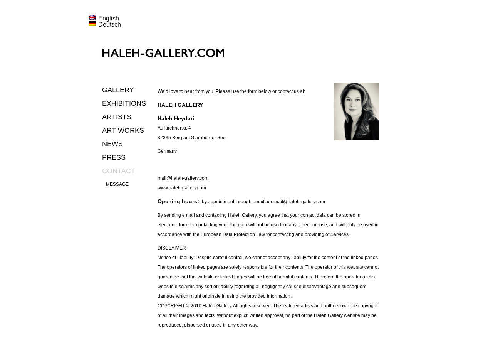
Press (114, 157)
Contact (118, 171)
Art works (123, 130)
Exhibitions (124, 103)
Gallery (118, 90)
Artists (116, 117)
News (112, 144)
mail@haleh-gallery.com (183, 178)
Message (117, 184)
